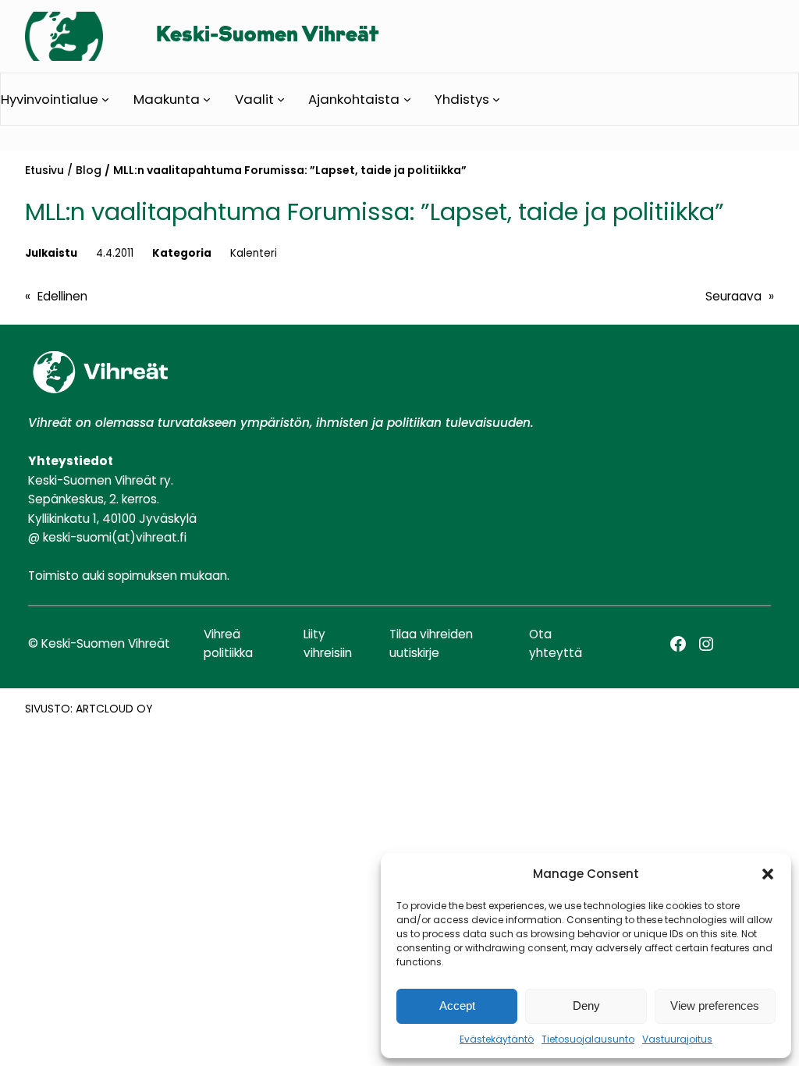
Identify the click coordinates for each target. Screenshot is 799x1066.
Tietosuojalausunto (588, 1039)
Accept (457, 1005)
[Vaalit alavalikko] (281, 99)
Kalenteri (253, 253)
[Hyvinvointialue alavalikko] (105, 99)
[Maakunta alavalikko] (207, 99)
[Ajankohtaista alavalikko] (407, 99)
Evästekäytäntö (497, 1039)
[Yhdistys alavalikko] (496, 99)
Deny (586, 1005)
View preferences (714, 1005)
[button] (768, 874)
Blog (88, 170)
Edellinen (62, 296)
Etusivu (44, 170)
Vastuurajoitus (677, 1039)
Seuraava (733, 296)
